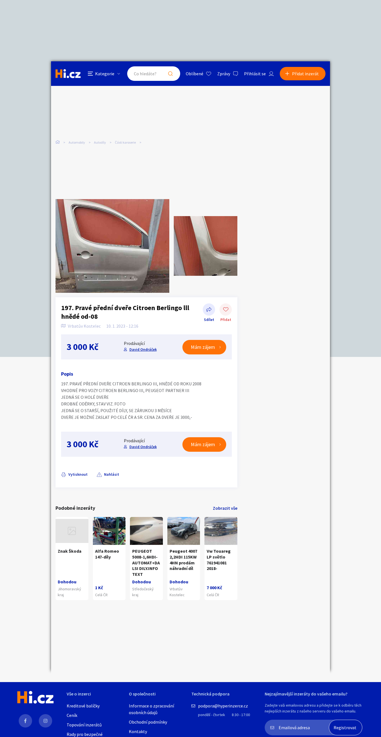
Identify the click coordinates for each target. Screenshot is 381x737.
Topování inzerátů (84, 725)
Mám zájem (203, 347)
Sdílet (209, 310)
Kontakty (138, 731)
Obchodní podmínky (148, 722)
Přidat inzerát (305, 73)
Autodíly (100, 142)
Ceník (72, 715)
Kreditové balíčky (83, 706)
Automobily (77, 142)
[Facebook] (25, 721)
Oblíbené (194, 73)
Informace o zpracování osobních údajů (151, 709)
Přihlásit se (255, 73)
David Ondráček (143, 349)
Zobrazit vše (225, 508)
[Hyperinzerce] (68, 73)
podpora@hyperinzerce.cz (223, 706)
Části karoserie (125, 142)
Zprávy (223, 73)
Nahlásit (111, 474)
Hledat (170, 73)
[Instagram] (45, 721)
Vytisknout (78, 474)
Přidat (226, 310)
